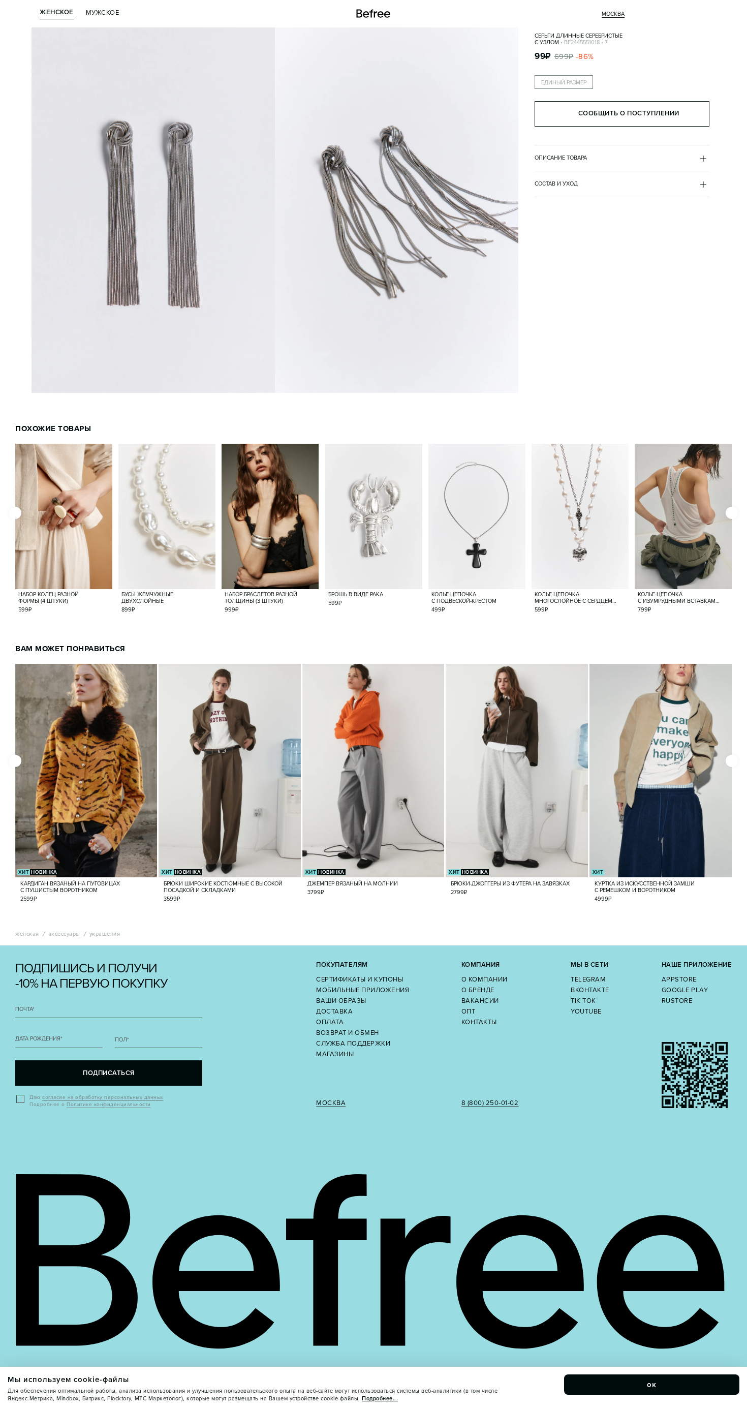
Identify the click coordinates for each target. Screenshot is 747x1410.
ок (652, 1384)
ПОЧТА (25, 1009)
